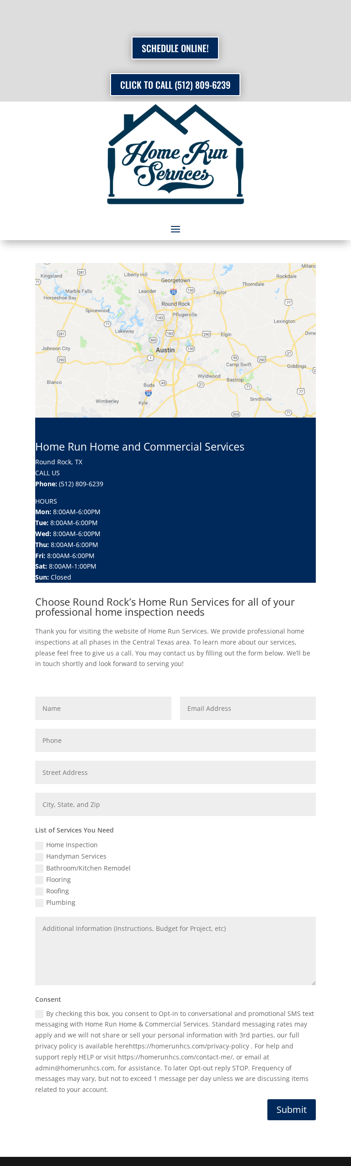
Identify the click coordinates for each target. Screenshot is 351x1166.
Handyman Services (76, 856)
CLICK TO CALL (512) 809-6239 (175, 84)
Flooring (58, 879)
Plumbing (60, 902)
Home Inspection (72, 844)
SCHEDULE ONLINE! (175, 48)
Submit (292, 1109)
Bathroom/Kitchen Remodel (88, 868)
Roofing (57, 891)
